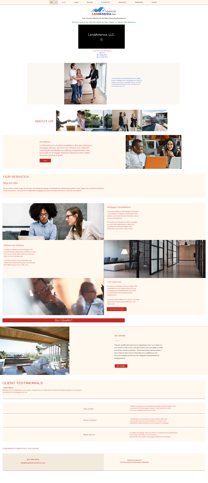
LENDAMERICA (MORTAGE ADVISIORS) (20, 448)
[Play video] (101, 39)
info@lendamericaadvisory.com (33, 463)
